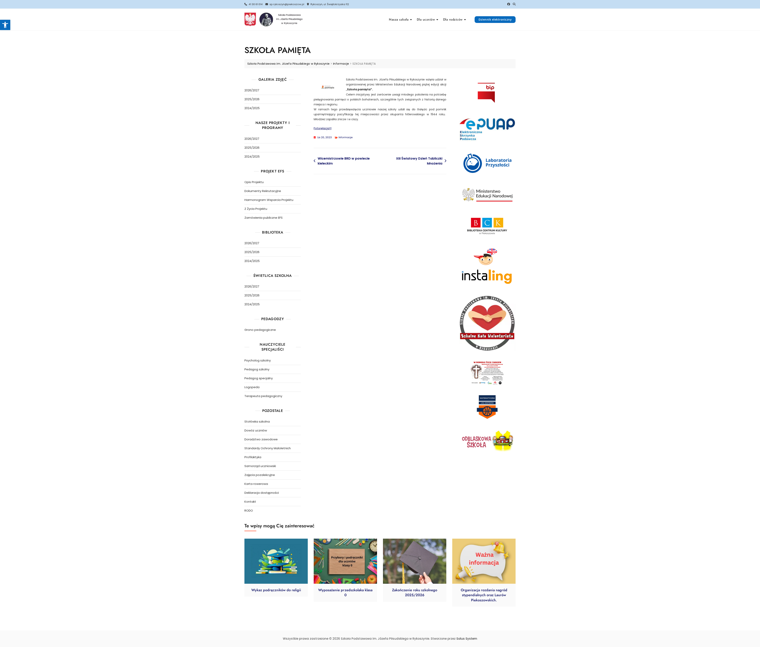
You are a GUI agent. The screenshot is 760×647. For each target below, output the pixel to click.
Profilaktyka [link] (252, 457)
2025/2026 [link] (251, 99)
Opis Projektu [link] (254, 182)
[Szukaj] (514, 4)
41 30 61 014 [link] (255, 4)
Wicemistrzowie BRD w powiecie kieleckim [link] (344, 161)
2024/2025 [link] (252, 108)
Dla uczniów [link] (426, 19)
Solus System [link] (466, 639)
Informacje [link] (346, 137)
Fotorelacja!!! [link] (323, 128)
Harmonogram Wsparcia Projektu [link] (268, 200)
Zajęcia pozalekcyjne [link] (259, 475)
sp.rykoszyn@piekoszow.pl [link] (286, 4)
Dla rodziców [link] (453, 19)
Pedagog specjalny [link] (258, 378)
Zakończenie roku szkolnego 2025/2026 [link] (414, 592)
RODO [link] (248, 510)
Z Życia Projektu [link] (255, 209)
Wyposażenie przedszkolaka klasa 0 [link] (345, 592)
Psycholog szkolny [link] (257, 360)
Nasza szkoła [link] (398, 19)
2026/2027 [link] (251, 90)
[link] (5, 25)
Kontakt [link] (250, 501)
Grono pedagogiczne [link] (260, 330)
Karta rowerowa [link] (256, 484)
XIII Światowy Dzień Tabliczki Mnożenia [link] (419, 161)
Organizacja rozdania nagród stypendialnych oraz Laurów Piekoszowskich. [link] (484, 595)
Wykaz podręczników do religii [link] (276, 590)
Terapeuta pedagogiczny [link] (263, 396)
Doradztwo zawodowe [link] (261, 439)
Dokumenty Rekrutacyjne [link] (262, 191)
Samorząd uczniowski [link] (260, 466)
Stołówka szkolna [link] (257, 421)
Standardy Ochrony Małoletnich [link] (267, 448)
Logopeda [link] (251, 387)
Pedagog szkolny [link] (256, 369)
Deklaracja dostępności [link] (261, 493)
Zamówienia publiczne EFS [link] (263, 218)
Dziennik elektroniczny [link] (495, 19)
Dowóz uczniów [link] (255, 430)
